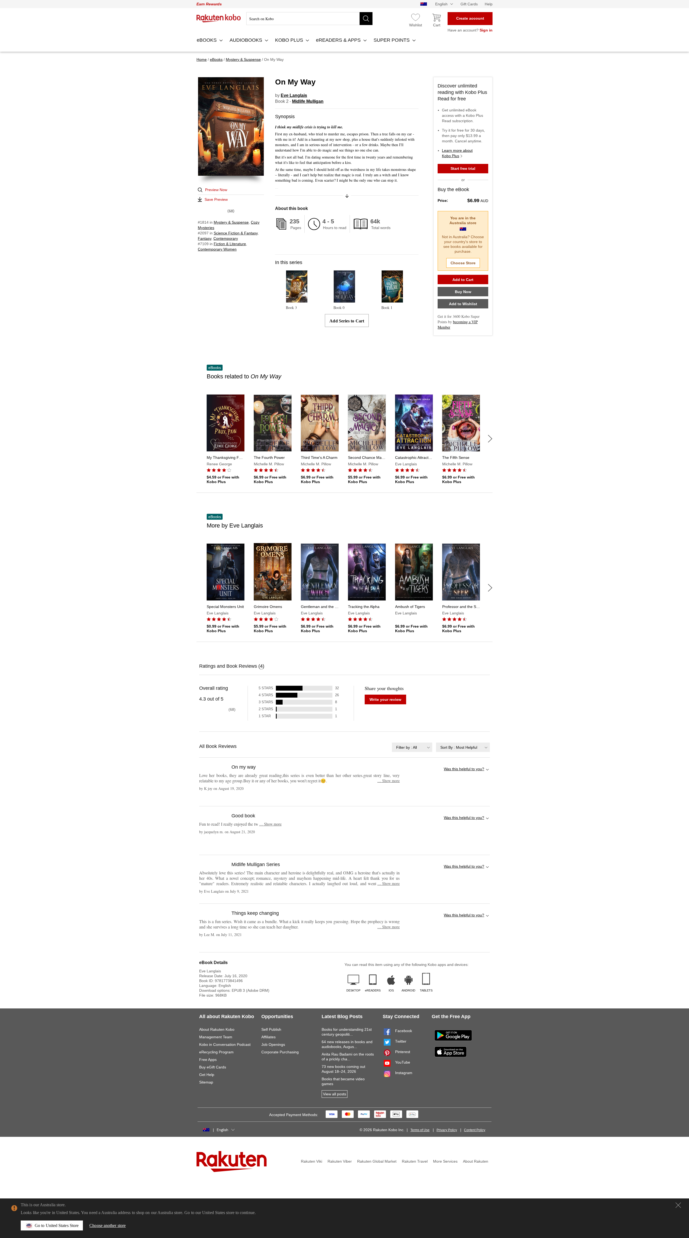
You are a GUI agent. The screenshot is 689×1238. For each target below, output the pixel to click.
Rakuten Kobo (218, 18)
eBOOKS (207, 40)
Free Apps (208, 1059)
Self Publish (271, 1029)
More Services (445, 1161)
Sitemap (206, 1082)
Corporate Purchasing (280, 1052)
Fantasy (204, 238)
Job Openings (273, 1044)
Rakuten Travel (415, 1161)
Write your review (385, 699)
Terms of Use (420, 1130)
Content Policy (474, 1130)
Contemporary (225, 238)
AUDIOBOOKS (246, 40)
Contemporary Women (217, 249)
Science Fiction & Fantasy (236, 233)
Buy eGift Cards (212, 1067)
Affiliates (268, 1037)
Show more (388, 780)
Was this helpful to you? (464, 769)
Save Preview (216, 199)
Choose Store (463, 263)
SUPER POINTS (392, 40)
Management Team (215, 1037)
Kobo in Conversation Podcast (225, 1044)
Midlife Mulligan (308, 101)
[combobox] (412, 747)
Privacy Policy (447, 1130)
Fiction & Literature (230, 244)
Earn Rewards (209, 4)
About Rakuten (475, 1161)
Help (489, 4)
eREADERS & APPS (339, 40)
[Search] (366, 18)
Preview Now (216, 190)
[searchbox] (309, 18)
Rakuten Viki (311, 1161)
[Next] (490, 439)
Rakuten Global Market (376, 1161)
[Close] (678, 1205)
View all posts (334, 1094)
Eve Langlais (294, 95)
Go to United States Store (57, 1225)
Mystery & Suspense (231, 222)
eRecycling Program (216, 1052)
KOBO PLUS (289, 40)
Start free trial (463, 168)
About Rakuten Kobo (216, 1029)
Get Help (206, 1074)
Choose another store (107, 1225)
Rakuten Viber (340, 1161)
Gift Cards (469, 4)
